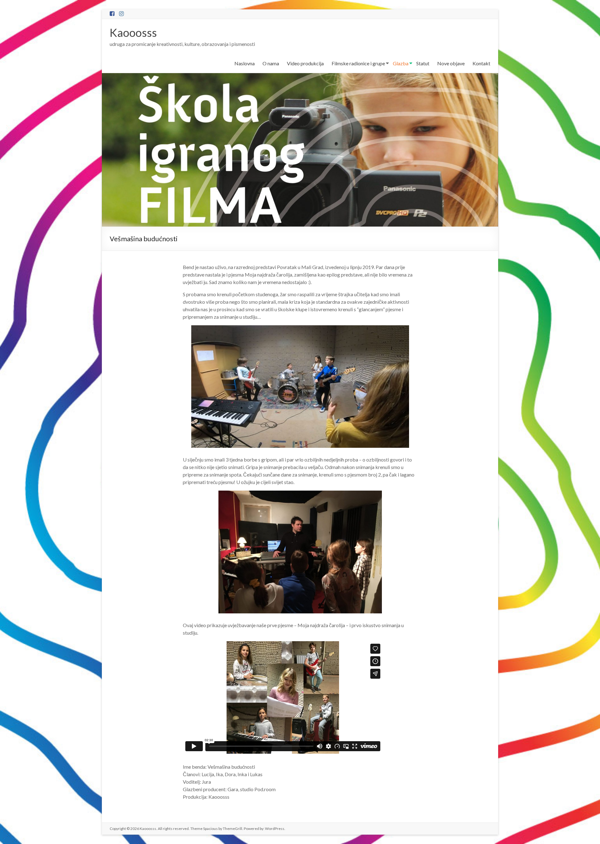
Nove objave (451, 63)
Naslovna (244, 63)
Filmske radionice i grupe (358, 63)
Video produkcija (305, 63)
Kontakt (481, 63)
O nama (270, 63)
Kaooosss (133, 32)
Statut (422, 63)
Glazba (400, 63)
